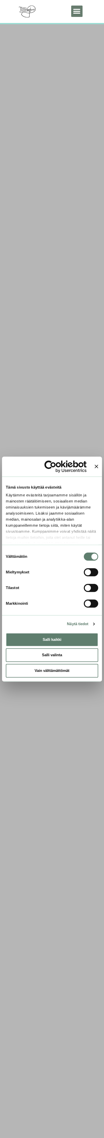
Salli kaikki (52, 639)
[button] (77, 11)
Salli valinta (52, 655)
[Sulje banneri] (96, 466)
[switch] (91, 572)
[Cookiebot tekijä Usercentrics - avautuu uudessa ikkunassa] (65, 466)
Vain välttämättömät (52, 670)
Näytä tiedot (77, 624)
